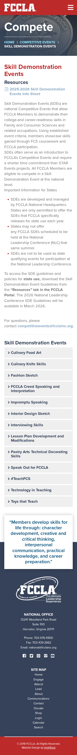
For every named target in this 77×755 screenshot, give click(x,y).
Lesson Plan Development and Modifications (37, 438)
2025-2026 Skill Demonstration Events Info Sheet (37, 91)
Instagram (45, 656)
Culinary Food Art (26, 352)
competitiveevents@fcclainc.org (45, 326)
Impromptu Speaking (29, 402)
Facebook (24, 656)
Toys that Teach (24, 501)
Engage (39, 679)
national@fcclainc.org (42, 647)
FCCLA (20, 7)
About (39, 694)
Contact (39, 703)
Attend (38, 684)
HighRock (50, 748)
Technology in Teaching (31, 490)
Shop (38, 713)
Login (38, 718)
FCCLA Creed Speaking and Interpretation (35, 389)
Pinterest (38, 656)
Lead (38, 689)
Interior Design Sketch (30, 413)
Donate (38, 708)
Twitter (31, 656)
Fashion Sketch (24, 375)
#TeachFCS (20, 478)
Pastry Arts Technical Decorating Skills (39, 454)
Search (38, 727)
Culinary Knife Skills (28, 364)
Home (9, 42)
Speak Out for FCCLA (29, 467)
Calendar (38, 722)
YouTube (53, 656)
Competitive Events (37, 42)
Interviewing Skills (27, 425)
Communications (38, 698)
